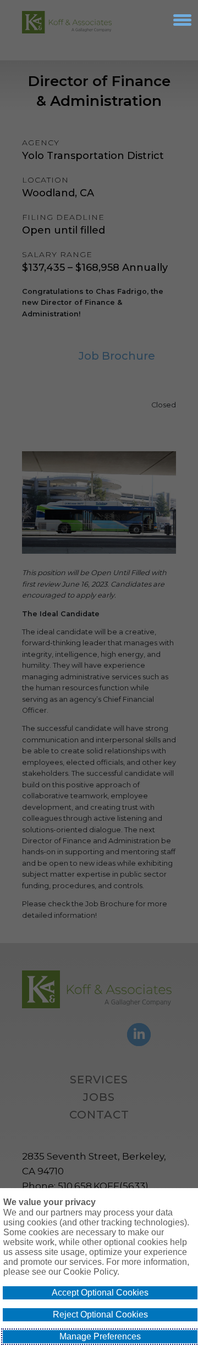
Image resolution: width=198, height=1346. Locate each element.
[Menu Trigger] (182, 19)
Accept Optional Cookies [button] (100, 1292)
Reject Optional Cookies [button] (100, 1314)
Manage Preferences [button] (100, 1336)
